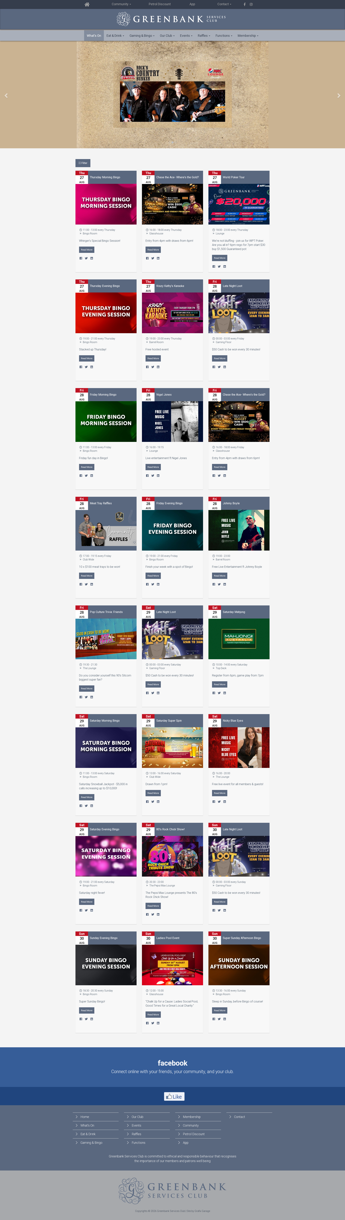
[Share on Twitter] (86, 258)
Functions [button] (223, 35)
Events (136, 1125)
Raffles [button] (203, 35)
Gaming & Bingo (91, 1143)
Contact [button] (223, 4)
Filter (84, 163)
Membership (192, 1117)
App (192, 4)
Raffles (136, 1134)
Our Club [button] (166, 35)
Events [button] (185, 35)
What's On (94, 35)
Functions (138, 1143)
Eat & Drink (87, 1134)
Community (191, 1125)
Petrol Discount (160, 4)
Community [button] (120, 4)
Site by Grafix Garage (198, 1211)
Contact (239, 1117)
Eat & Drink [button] (114, 35)
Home (84, 1117)
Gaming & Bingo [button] (141, 35)
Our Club (137, 1117)
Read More (86, 249)
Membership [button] (247, 35)
